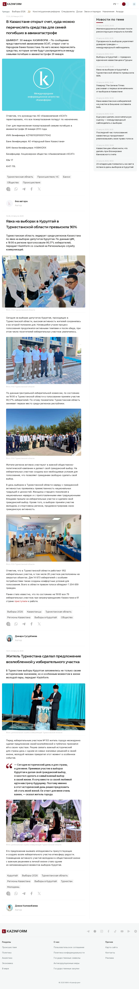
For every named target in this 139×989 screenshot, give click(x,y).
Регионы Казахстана (18, 617)
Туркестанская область (20, 177)
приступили (20, 601)
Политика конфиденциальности (69, 952)
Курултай (12, 875)
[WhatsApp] (16, 189)
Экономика (7, 963)
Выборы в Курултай (45, 617)
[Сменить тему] (125, 4)
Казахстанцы (34, 611)
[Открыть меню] (134, 4)
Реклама (109, 958)
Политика (6, 952)
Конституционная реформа (46, 11)
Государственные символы (67, 958)
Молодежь (13, 887)
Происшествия (31, 182)
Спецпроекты (68, 11)
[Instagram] (8, 189)
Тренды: (6, 11)
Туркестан (66, 881)
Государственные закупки (66, 968)
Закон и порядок (92, 11)
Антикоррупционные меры (66, 963)
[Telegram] (24, 189)
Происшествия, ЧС (48, 177)
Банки (66, 177)
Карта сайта (111, 947)
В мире (5, 968)
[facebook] (108, 931)
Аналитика (7, 958)
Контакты (110, 952)
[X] (39, 189)
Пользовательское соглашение (69, 947)
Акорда (119, 11)
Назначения (108, 11)
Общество (13, 182)
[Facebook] (31, 189)
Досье (79, 11)
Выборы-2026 (18, 11)
